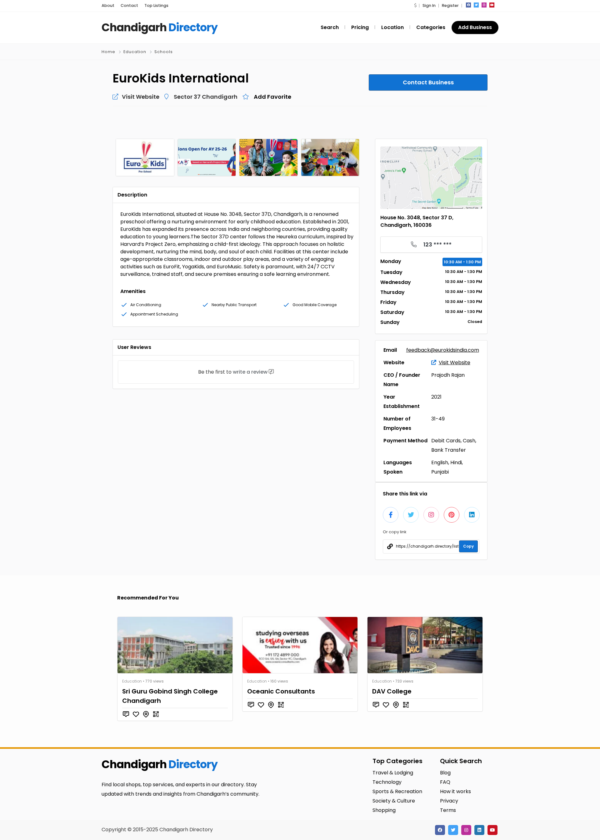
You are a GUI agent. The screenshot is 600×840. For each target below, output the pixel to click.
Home (108, 51)
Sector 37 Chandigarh (206, 97)
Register (450, 5)
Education (134, 51)
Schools (163, 51)
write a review (250, 371)
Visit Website (454, 362)
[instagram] (484, 4)
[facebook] (468, 4)
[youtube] (491, 4)
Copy (468, 546)
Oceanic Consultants (281, 691)
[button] (415, 5)
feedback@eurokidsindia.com (442, 350)
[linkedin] (479, 830)
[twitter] (476, 4)
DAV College (392, 691)
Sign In (429, 5)
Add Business (475, 27)
